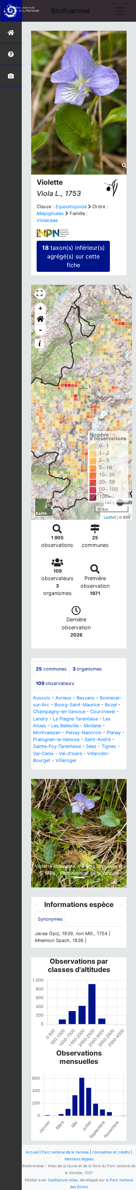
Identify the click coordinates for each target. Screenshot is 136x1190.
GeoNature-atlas (63, 1180)
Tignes (109, 746)
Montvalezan (47, 732)
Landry (40, 719)
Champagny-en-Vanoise (59, 711)
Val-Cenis (43, 753)
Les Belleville (65, 725)
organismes (87, 669)
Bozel (111, 704)
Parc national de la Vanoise (65, 1152)
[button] (40, 319)
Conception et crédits (111, 1152)
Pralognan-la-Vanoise (56, 739)
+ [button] (40, 308)
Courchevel (102, 711)
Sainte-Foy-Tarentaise (57, 746)
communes (51, 669)
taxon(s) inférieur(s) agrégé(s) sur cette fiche (73, 256)
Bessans (86, 698)
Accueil (32, 1152)
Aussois (41, 698)
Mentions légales (79, 1159)
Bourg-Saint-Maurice (77, 704)
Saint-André (98, 739)
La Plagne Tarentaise (75, 719)
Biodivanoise (70, 10)
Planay (114, 732)
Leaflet (110, 517)
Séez (91, 746)
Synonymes (50, 919)
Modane (92, 725)
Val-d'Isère (70, 753)
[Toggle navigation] (120, 11)
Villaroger (66, 760)
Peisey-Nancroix (84, 732)
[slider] (120, 502)
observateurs (55, 683)
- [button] (40, 330)
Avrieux (63, 698)
